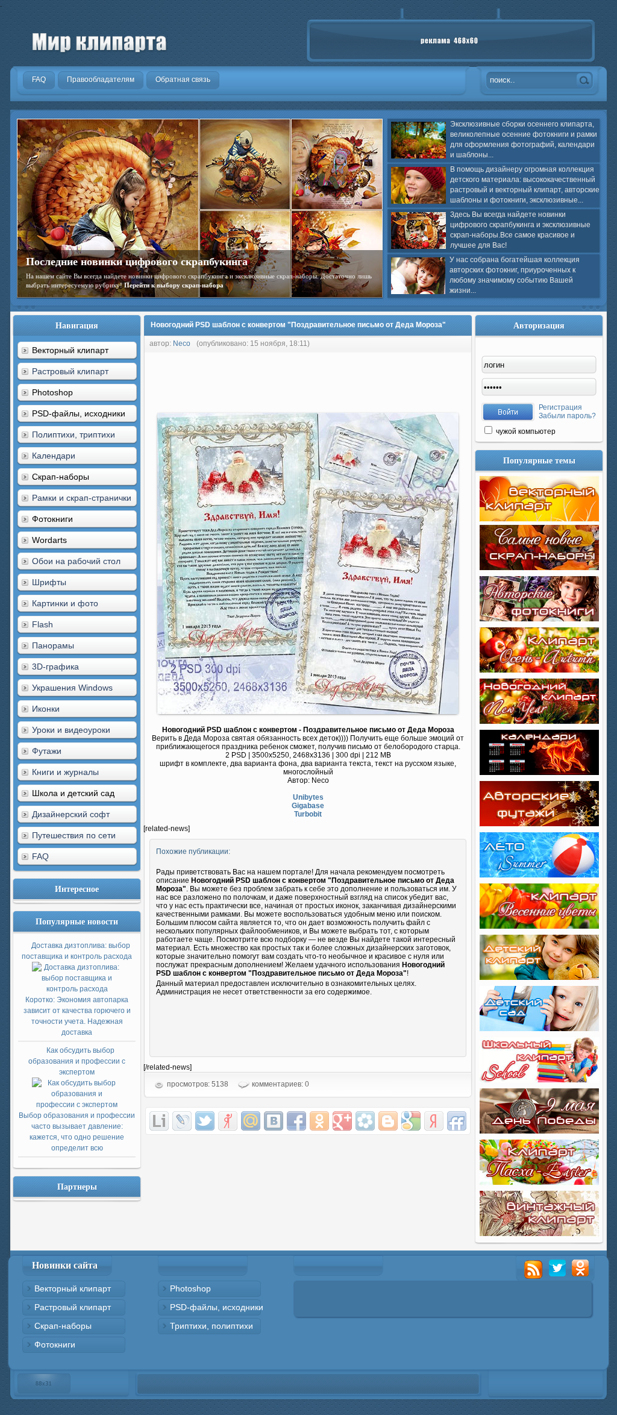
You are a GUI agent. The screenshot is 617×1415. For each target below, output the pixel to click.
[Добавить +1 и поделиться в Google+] (342, 1121)
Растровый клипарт (70, 371)
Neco (181, 343)
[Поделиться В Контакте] (273, 1121)
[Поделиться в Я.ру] (227, 1121)
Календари (53, 455)
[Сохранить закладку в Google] (411, 1121)
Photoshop (190, 1288)
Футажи (46, 751)
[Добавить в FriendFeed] (456, 1121)
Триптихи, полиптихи (211, 1326)
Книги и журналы (65, 772)
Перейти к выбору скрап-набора (174, 285)
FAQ (40, 856)
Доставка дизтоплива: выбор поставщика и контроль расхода (77, 989)
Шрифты (49, 582)
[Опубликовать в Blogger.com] (388, 1121)
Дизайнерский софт (71, 814)
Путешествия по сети (74, 835)
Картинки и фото (65, 603)
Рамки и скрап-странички (81, 498)
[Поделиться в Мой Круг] (365, 1121)
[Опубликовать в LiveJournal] (182, 1121)
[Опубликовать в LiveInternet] (159, 1121)
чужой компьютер (525, 431)
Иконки (46, 709)
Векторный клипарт (72, 1288)
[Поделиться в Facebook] (296, 1121)
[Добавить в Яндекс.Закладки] (433, 1121)
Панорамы (53, 645)
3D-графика (55, 666)
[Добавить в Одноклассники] (319, 1121)
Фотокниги (54, 1344)
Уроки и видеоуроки (71, 730)
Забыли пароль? (567, 416)
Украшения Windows (72, 687)
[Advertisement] (362, 380)
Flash (42, 624)
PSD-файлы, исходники (216, 1307)
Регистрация (560, 407)
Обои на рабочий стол (76, 561)
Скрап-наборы (63, 1326)
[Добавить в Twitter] (205, 1121)
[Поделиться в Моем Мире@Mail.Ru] (250, 1121)
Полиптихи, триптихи (73, 434)
